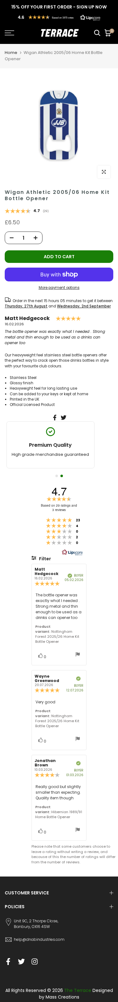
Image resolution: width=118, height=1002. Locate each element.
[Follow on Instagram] (34, 961)
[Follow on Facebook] (8, 961)
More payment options (59, 287)
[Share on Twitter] (63, 417)
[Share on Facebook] (55, 417)
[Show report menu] (77, 655)
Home (11, 53)
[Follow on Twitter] (21, 961)
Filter (44, 559)
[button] (59, 17)
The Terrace (77, 990)
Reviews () (27, 211)
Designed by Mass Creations (76, 993)
